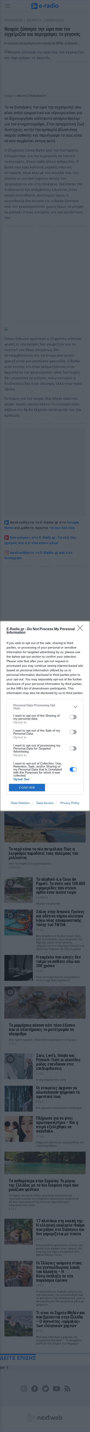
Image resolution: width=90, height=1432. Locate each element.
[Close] (81, 629)
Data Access (45, 803)
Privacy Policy (69, 803)
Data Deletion (20, 803)
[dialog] (45, 716)
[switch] (73, 717)
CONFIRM (27, 787)
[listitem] (45, 707)
